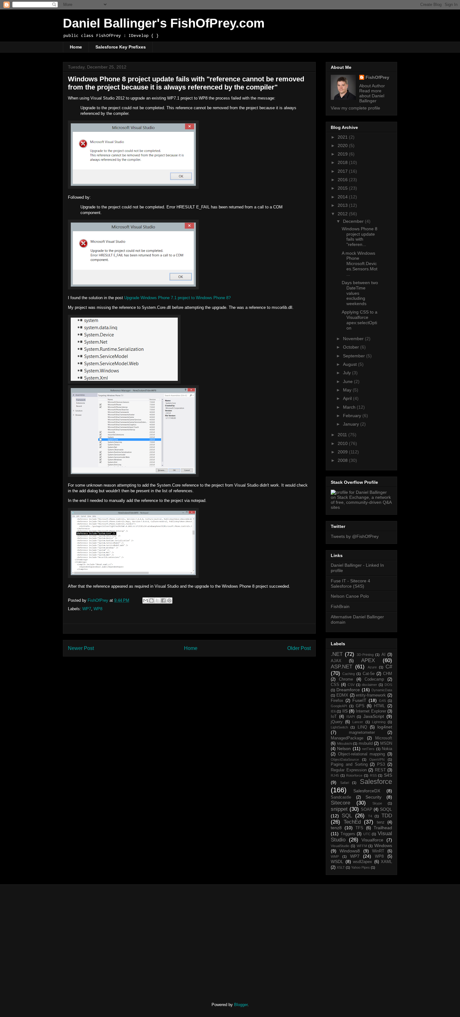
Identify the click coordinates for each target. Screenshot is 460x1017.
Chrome (346, 679)
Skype (377, 803)
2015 (343, 188)
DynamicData (381, 690)
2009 (343, 451)
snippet (339, 809)
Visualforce (372, 839)
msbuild (366, 743)
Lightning (379, 722)
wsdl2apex (362, 862)
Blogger (241, 1004)
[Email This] (145, 600)
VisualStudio (340, 846)
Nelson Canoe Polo (350, 596)
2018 (343, 162)
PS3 (381, 764)
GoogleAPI (339, 706)
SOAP (366, 809)
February (352, 415)
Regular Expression (349, 770)
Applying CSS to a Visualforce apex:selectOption (359, 319)
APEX (368, 660)
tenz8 (336, 827)
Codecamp (374, 679)
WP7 (86, 608)
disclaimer (369, 685)
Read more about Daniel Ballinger (371, 95)
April (348, 398)
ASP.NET (341, 667)
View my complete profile (355, 107)
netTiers (368, 749)
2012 (343, 213)
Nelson (344, 748)
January (351, 424)
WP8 (98, 608)
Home (76, 46)
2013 (343, 205)
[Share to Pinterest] (169, 600)
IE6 (333, 711)
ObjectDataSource (345, 759)
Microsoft (383, 738)
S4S (388, 775)
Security (373, 797)
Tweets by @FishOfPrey (355, 536)
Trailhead (383, 827)
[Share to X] (157, 600)
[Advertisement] (115, 938)
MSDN (386, 743)
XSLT (341, 867)
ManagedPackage (347, 738)
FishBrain (340, 606)
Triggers (347, 834)
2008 (343, 460)
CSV (351, 685)
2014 (343, 196)
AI (383, 654)
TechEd (352, 822)
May (348, 389)
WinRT (378, 851)
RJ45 (335, 775)
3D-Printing (365, 655)
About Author (372, 85)
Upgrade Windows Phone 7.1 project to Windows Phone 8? (177, 297)
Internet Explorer (371, 711)
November (354, 338)
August (350, 364)
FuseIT (359, 700)
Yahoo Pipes (360, 867)
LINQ (362, 727)
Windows (383, 845)
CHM (387, 674)
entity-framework (371, 695)
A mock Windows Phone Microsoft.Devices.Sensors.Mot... (359, 264)
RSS (373, 775)
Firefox (337, 700)
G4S (382, 701)
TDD (386, 816)
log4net (384, 726)
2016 (343, 179)
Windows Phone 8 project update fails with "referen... (359, 236)
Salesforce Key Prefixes (120, 46)
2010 (343, 443)
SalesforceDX (366, 790)
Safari (344, 782)
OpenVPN (377, 759)
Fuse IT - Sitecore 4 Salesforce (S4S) (350, 583)
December (354, 221)
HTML (379, 706)
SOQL (386, 809)
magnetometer (362, 732)
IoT (334, 716)
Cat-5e (369, 674)
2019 (343, 153)
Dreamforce (348, 689)
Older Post (299, 648)
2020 (343, 145)
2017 (343, 171)
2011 (343, 434)
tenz (381, 822)
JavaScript (373, 716)
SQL (347, 816)
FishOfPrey (377, 77)
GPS (360, 706)
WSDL (337, 861)
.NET (337, 654)
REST (380, 770)
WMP (335, 856)
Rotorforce (354, 775)
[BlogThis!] (151, 600)
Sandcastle (341, 797)
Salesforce (376, 781)
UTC (367, 834)
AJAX (336, 661)
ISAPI (350, 716)
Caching (348, 674)
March (350, 407)
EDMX (342, 695)
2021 (343, 137)
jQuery (337, 722)
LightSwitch (339, 727)
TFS (359, 828)
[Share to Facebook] (163, 600)
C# (389, 667)
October (351, 347)
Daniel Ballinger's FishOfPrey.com (164, 23)
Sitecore (340, 803)
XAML (386, 862)
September (354, 355)
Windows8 (350, 850)
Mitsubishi (344, 743)
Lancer (357, 722)
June (348, 381)
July (347, 372)
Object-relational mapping (361, 754)
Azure (372, 667)
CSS (335, 684)
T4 (370, 816)
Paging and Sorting (349, 764)
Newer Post (81, 648)
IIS (345, 710)
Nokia (387, 749)
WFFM (362, 846)
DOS (388, 685)
